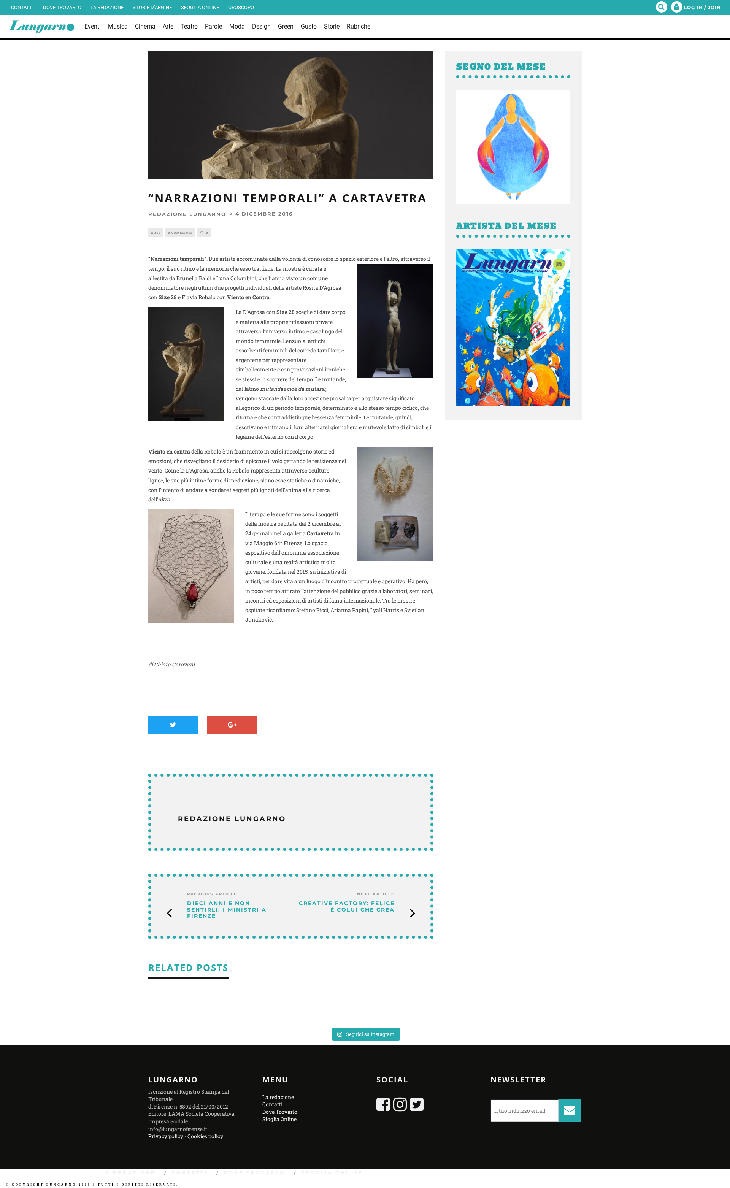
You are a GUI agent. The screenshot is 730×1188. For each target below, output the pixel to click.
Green (286, 26)
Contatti (22, 7)
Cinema (145, 26)
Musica (118, 26)
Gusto (309, 26)
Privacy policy (165, 1136)
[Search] (661, 7)
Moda (237, 26)
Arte (168, 26)
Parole (213, 26)
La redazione (107, 7)
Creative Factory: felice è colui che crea (347, 906)
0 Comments (180, 233)
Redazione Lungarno (187, 214)
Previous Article (212, 893)
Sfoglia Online (200, 7)
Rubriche (358, 26)
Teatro (189, 26)
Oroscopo (241, 7)
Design (261, 26)
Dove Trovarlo (62, 7)
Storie (332, 26)
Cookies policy (205, 1136)
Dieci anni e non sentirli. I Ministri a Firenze (227, 909)
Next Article (376, 893)
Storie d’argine (152, 7)
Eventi (92, 26)
